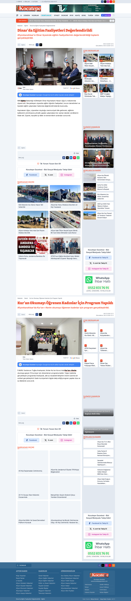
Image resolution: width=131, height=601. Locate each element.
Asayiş (77, 15)
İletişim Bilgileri (104, 592)
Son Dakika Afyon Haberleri (70, 576)
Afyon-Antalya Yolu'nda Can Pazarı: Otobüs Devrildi (93, 21)
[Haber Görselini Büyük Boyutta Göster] (49, 66)
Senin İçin (107, 15)
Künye (20, 1)
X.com (50, 175)
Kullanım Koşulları (90, 592)
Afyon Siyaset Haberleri (24, 586)
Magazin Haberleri (44, 591)
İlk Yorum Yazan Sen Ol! (50, 164)
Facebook (33, 175)
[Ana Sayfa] (21, 15)
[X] (105, 1)
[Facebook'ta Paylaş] (37, 44)
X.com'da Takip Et (100, 263)
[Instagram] (108, 1)
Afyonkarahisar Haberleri (69, 588)
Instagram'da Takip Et (100, 269)
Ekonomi (64, 15)
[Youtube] (111, 1)
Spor (71, 15)
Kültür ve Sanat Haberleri (46, 583)
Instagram (68, 175)
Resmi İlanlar (20, 578)
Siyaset (57, 15)
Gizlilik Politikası (104, 584)
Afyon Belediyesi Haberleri (70, 578)
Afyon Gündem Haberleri (24, 583)
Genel (84, 15)
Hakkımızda (88, 584)
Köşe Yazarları (21, 576)
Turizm (90, 15)
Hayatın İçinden (43, 586)
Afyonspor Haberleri (23, 591)
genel (23, 314)
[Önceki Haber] (111, 21)
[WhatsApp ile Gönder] (78, 157)
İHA (28, 88)
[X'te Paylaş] (40, 44)
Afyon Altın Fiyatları (67, 591)
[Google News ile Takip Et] (75, 88)
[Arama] (114, 15)
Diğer (97, 15)
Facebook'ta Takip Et (100, 258)
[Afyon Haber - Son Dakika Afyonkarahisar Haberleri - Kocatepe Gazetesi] (99, 575)
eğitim (23, 45)
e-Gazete (19, 581)
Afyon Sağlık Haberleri (46, 578)
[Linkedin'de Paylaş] (71, 157)
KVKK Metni (103, 589)
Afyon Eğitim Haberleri (46, 581)
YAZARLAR (22, 565)
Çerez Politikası (104, 587)
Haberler (20, 25)
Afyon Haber (65, 586)
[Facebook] (102, 1)
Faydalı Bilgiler (43, 588)
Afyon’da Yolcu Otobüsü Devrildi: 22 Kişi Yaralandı (48, 21)
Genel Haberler (43, 576)
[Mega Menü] (17, 15)
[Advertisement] (7, 44)
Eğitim (26, 25)
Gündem (27, 15)
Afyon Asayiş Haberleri (23, 593)
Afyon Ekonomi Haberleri (24, 588)
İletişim (35, 1)
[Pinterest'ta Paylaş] (74, 157)
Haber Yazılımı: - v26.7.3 (99, 599)
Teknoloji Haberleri (44, 593)
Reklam (27, 1)
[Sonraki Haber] (113, 21)
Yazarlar (35, 15)
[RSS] (113, 1)
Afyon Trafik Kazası (67, 581)
